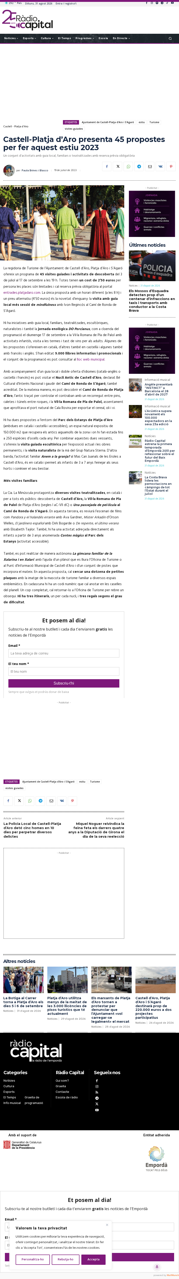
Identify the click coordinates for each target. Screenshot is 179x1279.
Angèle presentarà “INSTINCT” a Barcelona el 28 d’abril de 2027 (158, 389)
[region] (60, 1245)
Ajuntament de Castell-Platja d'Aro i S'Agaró (108, 122)
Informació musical (157, 380)
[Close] (107, 1225)
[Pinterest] (171, 166)
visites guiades (74, 128)
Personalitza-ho (33, 1259)
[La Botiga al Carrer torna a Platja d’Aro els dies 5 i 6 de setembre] (23, 980)
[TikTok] (167, 3)
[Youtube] (172, 3)
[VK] (160, 166)
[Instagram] (151, 3)
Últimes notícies (147, 245)
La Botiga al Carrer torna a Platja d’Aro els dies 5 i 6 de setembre (23, 1002)
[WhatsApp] (128, 166)
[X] (117, 166)
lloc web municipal (90, 359)
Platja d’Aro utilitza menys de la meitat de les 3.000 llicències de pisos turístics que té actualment (67, 1006)
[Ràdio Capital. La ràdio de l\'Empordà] (27, 20)
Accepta (93, 1259)
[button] (170, 38)
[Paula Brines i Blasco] (9, 170)
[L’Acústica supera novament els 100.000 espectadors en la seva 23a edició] (135, 411)
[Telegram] (162, 3)
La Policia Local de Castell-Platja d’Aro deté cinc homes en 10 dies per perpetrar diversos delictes (32, 830)
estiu (142, 122)
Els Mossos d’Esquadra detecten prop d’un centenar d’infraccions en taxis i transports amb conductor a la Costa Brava (152, 301)
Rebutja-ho (65, 1259)
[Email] (149, 166)
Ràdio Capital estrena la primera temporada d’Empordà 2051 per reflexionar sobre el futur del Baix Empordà (160, 450)
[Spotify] (156, 3)
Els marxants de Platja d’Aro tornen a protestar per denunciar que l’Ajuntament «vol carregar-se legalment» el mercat (110, 1010)
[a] (63, 1051)
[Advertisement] (89, 81)
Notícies (133, 286)
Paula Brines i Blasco (35, 170)
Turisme (154, 122)
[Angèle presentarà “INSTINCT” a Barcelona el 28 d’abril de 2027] (135, 384)
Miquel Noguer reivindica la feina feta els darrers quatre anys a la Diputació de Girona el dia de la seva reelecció (96, 830)
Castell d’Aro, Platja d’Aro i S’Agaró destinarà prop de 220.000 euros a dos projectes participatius (153, 1008)
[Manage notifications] (157, 1267)
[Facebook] (146, 3)
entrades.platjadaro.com (21, 293)
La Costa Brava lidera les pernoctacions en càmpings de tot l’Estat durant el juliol (158, 486)
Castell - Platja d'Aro (15, 126)
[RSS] (97, 1093)
